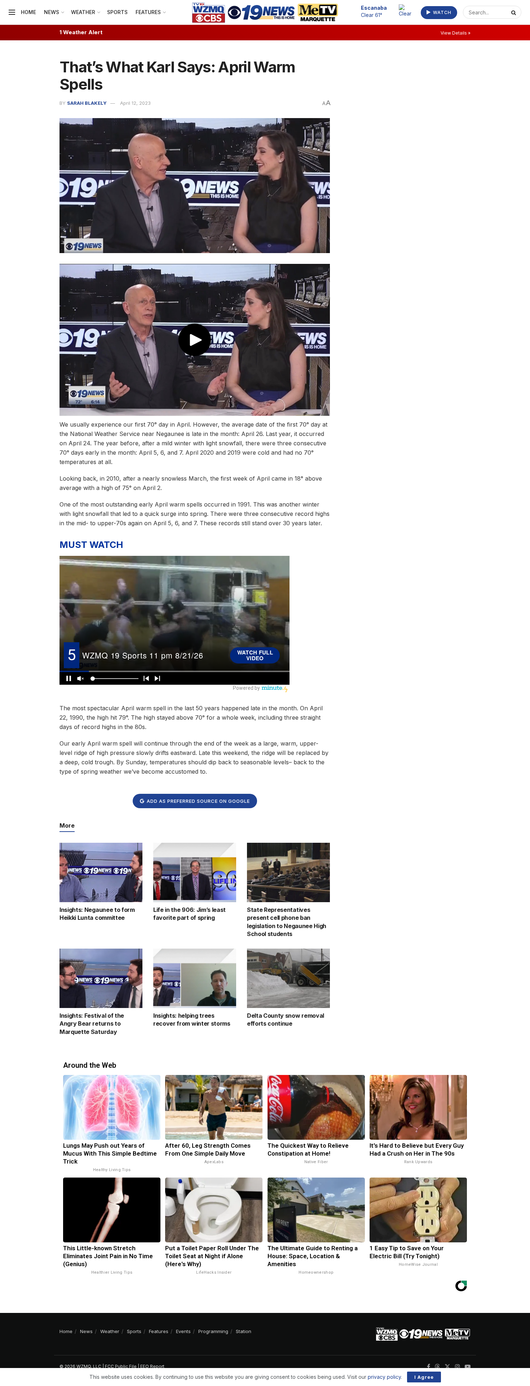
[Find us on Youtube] (468, 1367)
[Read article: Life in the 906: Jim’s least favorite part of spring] (194, 872)
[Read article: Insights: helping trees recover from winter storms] (194, 978)
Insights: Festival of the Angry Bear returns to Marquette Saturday (91, 1023)
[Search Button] (514, 12)
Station (243, 1331)
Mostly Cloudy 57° (378, 11)
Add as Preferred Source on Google (197, 801)
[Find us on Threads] (437, 1367)
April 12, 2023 (135, 103)
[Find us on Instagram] (457, 1367)
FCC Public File (121, 1366)
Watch (441, 12)
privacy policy (384, 1377)
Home (28, 12)
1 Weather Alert (80, 32)
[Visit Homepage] (265, 12)
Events (183, 1331)
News (51, 12)
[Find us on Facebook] (428, 1367)
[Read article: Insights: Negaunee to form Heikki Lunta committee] (100, 872)
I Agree (424, 1377)
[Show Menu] (12, 12)
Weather (83, 12)
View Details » (456, 33)
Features (148, 12)
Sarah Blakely (87, 103)
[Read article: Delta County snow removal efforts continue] (288, 978)
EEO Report (152, 1366)
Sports (117, 12)
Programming (213, 1331)
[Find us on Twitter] (447, 1367)
